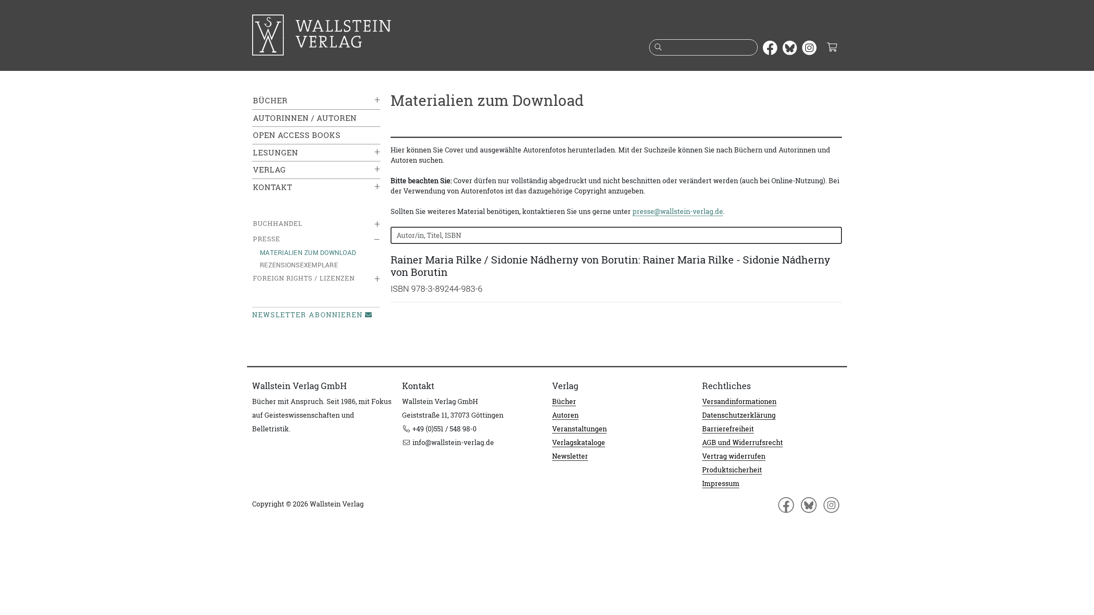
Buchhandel (278, 223)
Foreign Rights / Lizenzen (304, 278)
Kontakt (272, 187)
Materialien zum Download (308, 252)
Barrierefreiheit (728, 428)
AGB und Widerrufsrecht (742, 442)
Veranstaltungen (579, 428)
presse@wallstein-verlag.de (677, 211)
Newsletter (570, 456)
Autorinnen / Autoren (305, 118)
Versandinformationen (739, 401)
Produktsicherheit (732, 469)
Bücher (270, 100)
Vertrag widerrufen (733, 456)
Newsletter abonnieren (307, 314)
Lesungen (275, 152)
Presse (266, 238)
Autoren (565, 415)
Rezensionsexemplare (299, 265)
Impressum (720, 483)
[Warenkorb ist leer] (832, 48)
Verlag (269, 169)
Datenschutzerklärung (739, 415)
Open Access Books (297, 135)
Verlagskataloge (578, 442)
